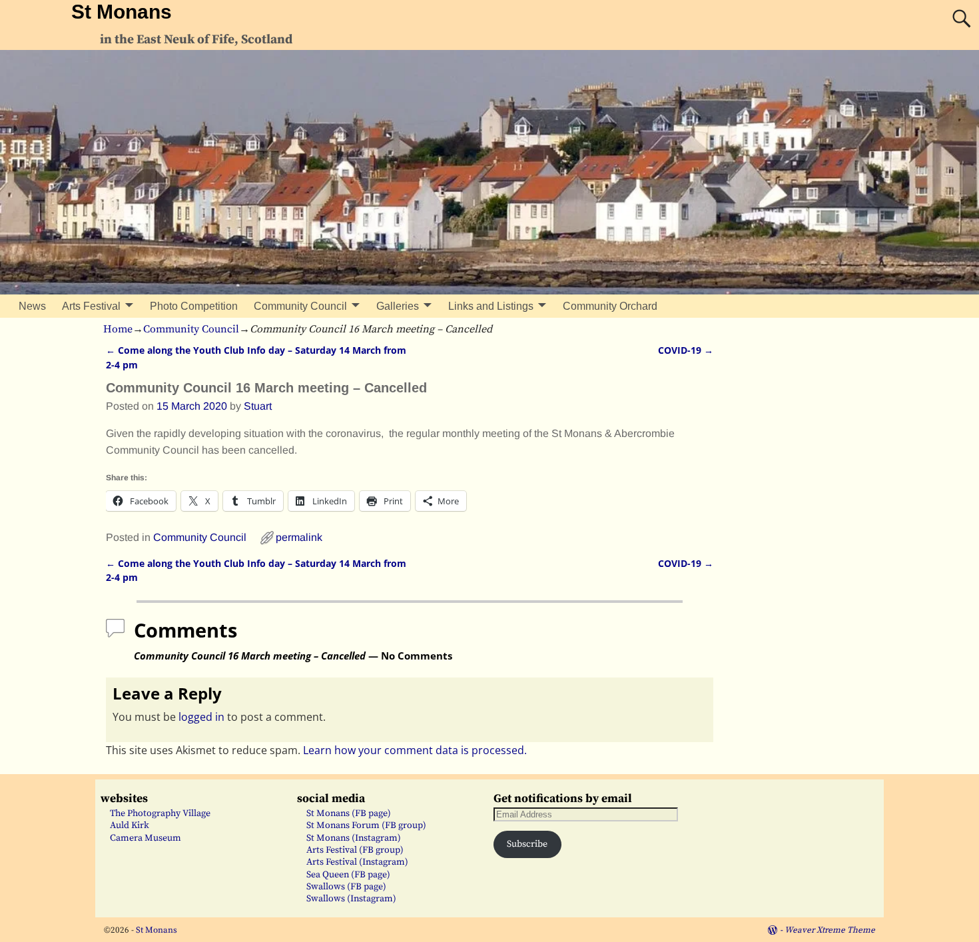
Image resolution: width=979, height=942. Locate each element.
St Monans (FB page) (348, 813)
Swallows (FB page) (346, 887)
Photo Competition (194, 306)
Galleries (397, 306)
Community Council (300, 306)
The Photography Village (160, 813)
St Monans (121, 12)
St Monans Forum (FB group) (366, 825)
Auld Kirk (129, 825)
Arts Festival (91, 306)
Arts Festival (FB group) (355, 850)
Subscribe (527, 844)
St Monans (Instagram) (353, 838)
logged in (201, 716)
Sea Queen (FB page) (348, 875)
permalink (299, 537)
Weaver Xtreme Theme (830, 930)
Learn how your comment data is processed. (415, 750)
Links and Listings (490, 306)
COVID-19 (685, 350)
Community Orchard (610, 306)
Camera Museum (145, 838)
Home (118, 329)
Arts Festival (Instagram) (357, 862)
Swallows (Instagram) (351, 899)
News (32, 306)
